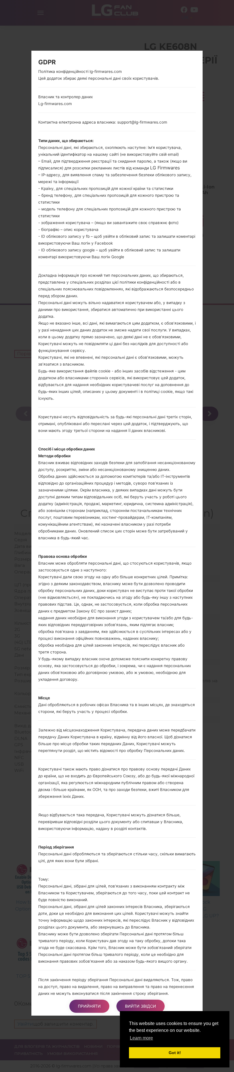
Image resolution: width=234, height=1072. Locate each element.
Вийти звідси (140, 1006)
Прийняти (89, 1006)
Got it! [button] (175, 1052)
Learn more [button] (141, 1038)
